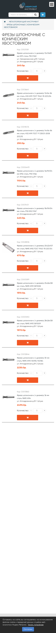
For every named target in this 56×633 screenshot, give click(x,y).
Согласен (28, 629)
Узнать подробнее (35, 625)
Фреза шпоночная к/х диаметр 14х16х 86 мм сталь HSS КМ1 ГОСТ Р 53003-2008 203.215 (34, 133)
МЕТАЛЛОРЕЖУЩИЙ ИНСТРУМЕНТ (24, 22)
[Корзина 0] (42, 14)
